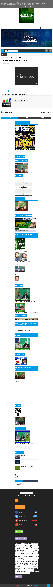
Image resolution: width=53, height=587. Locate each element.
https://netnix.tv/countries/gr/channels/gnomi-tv (26, 481)
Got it (30, 6)
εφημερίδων (28, 152)
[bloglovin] (25, 495)
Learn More (24, 6)
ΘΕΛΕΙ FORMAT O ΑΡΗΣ (27, 460)
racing (16, 475)
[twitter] (18, 495)
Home (3, 57)
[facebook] (16, 495)
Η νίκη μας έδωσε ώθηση (27, 466)
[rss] (29, 495)
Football (16, 471)
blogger (9, 117)
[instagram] (34, 495)
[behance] (32, 495)
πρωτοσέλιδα (23, 152)
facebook (43, 117)
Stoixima (30, 195)
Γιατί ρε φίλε (24, 455)
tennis (16, 474)
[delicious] (36, 495)
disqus (26, 117)
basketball (17, 476)
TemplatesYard (22, 585)
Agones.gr (27, 195)
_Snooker (17, 473)
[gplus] (21, 495)
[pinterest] (23, 495)
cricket (16, 477)
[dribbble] (27, 495)
